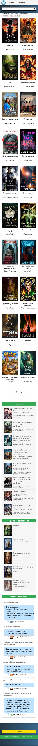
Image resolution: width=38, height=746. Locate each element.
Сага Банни (28, 197)
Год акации (28, 119)
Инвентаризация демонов (28, 267)
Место (10, 82)
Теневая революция (10, 193)
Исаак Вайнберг (28, 49)
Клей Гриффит (7, 197)
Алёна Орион (10, 382)
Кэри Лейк (10, 234)
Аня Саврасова (10, 123)
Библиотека (3, 2)
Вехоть (10, 45)
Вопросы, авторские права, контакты (19, 737)
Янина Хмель (10, 308)
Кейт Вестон (28, 160)
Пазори (28, 341)
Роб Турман (10, 345)
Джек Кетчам (28, 234)
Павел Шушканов (28, 123)
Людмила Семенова (28, 308)
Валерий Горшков (28, 345)
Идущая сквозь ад (28, 82)
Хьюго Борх (10, 49)
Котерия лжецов (28, 156)
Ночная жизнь (10, 341)
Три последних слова (10, 304)
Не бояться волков (28, 377)
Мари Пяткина (10, 160)
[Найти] (34, 9)
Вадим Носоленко (10, 271)
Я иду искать (28, 193)
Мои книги (22, 2)
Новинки (12, 2)
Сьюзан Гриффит (12, 198)
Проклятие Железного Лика (10, 267)
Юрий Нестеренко (10, 86)
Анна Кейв (27, 271)
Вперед (19, 392)
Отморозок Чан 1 (28, 45)
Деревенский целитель (28, 304)
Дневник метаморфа (10, 156)
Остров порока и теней (10, 230)
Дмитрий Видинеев (28, 86)
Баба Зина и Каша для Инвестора (10, 378)
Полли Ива (28, 382)
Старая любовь (28, 230)
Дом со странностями (10, 119)
